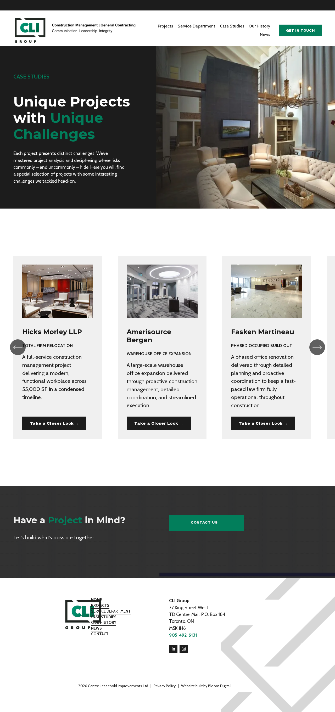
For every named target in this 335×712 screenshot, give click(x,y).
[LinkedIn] (173, 649)
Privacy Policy (165, 685)
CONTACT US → (206, 522)
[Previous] (18, 347)
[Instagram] (184, 649)
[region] (167, 347)
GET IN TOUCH (300, 30)
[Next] (317, 347)
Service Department (196, 26)
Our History (259, 26)
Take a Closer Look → (54, 423)
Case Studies (232, 26)
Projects (165, 26)
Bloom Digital (219, 685)
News (265, 34)
